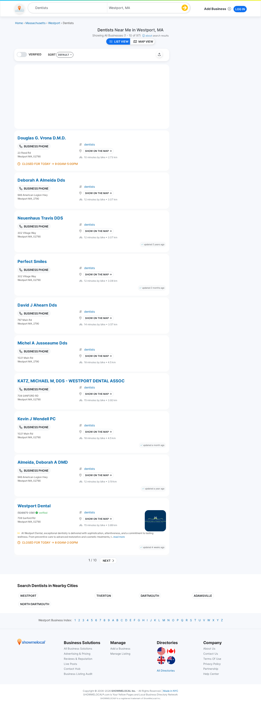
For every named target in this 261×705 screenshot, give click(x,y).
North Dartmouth (34, 604)
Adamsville (203, 595)
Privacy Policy (212, 663)
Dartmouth (150, 595)
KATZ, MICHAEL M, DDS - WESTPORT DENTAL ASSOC (71, 380)
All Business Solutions (78, 648)
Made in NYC (170, 690)
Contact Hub (72, 668)
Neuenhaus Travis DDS (40, 218)
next (106, 560)
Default (64, 54)
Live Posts (70, 663)
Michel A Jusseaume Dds (42, 343)
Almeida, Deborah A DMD (43, 462)
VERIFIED (35, 54)
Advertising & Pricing (77, 653)
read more (119, 536)
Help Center (211, 673)
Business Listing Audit (78, 673)
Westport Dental (34, 505)
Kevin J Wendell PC (37, 418)
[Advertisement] (206, 77)
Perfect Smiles (32, 261)
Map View (145, 41)
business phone (36, 146)
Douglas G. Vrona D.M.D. (42, 138)
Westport (28, 595)
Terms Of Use (212, 658)
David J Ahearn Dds (37, 305)
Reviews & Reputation (78, 658)
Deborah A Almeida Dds (41, 180)
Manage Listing (120, 653)
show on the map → (98, 150)
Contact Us (210, 653)
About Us (209, 648)
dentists (89, 144)
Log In (240, 9)
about (157, 35)
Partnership (210, 668)
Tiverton (103, 595)
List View (121, 41)
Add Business (215, 9)
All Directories (166, 670)
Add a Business (120, 648)
